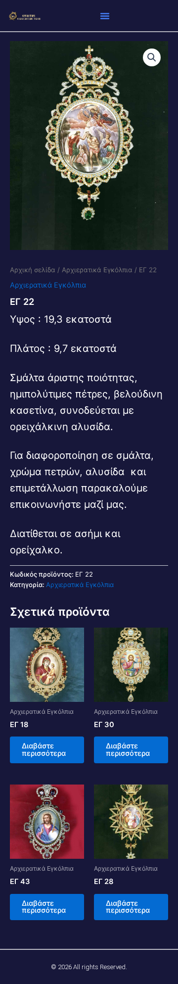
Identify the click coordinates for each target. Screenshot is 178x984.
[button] (104, 15)
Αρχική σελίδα (32, 270)
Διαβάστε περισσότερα (44, 749)
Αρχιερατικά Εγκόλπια (97, 270)
